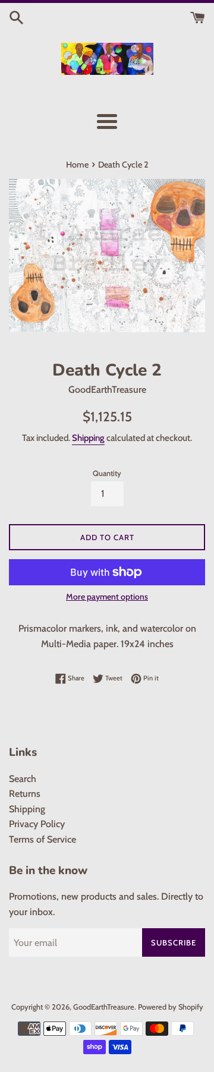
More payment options (107, 596)
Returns (24, 793)
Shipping (88, 438)
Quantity (107, 473)
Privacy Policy (37, 824)
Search (22, 778)
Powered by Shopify (170, 1006)
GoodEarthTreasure (103, 1006)
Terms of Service (42, 839)
